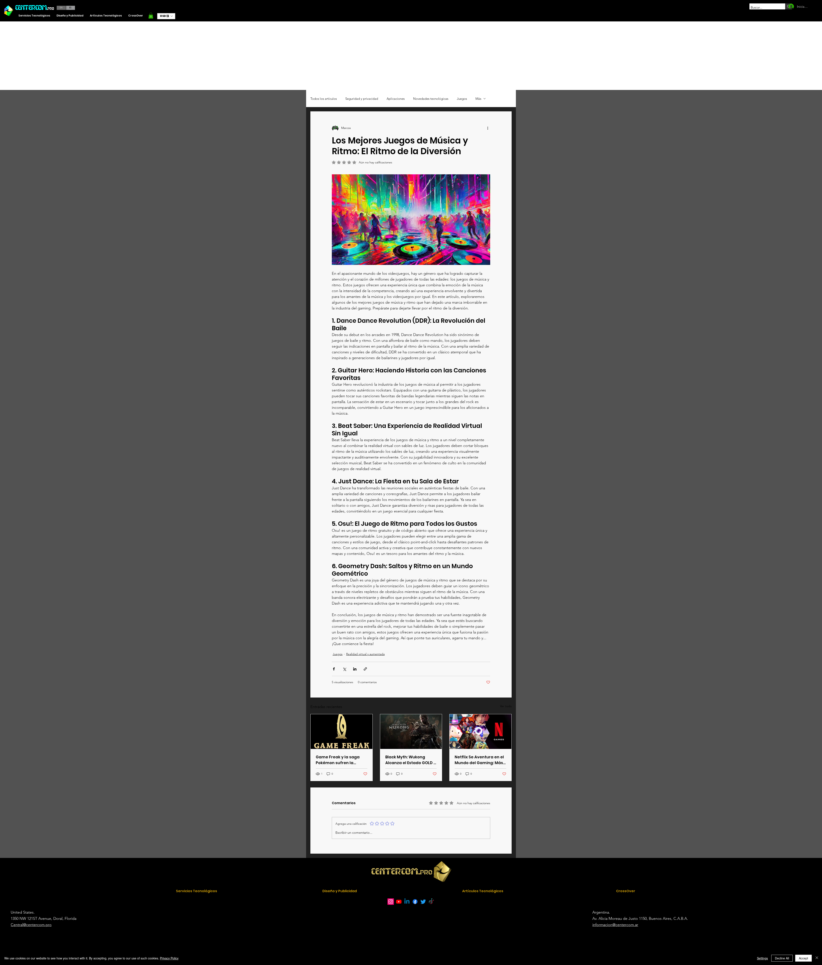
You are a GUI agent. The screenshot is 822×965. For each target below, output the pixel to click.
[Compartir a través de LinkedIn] (355, 669)
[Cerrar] (816, 958)
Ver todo (506, 706)
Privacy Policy (169, 958)
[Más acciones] (487, 127)
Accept (803, 958)
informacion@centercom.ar (615, 924)
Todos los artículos (323, 99)
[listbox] (166, 16)
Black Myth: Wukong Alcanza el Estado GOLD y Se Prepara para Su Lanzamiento (410, 760)
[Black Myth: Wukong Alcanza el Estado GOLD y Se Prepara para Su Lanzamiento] (411, 731)
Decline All (782, 958)
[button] (150, 15)
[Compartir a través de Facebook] (334, 669)
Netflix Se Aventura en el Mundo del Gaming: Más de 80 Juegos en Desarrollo (479, 760)
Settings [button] (762, 958)
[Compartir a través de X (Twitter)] (344, 669)
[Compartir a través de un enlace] (365, 669)
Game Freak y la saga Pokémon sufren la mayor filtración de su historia (338, 760)
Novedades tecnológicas (430, 99)
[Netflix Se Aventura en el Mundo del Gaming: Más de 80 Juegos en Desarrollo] (480, 731)
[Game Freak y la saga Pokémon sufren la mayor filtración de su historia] (341, 731)
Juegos (462, 99)
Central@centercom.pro (31, 924)
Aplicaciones (396, 99)
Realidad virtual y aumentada (365, 654)
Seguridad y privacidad (361, 99)
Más (478, 99)
